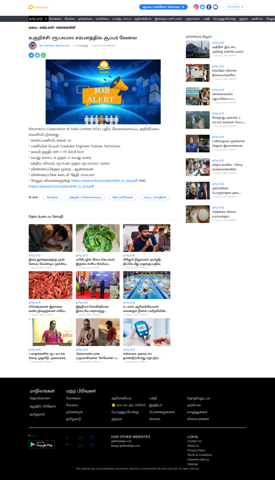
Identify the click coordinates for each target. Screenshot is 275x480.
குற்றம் (116, 419)
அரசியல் (194, 405)
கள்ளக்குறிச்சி (65, 27)
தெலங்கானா (40, 398)
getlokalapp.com (121, 441)
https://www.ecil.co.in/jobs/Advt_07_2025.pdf (104, 181)
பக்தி (153, 398)
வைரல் (154, 419)
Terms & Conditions (199, 454)
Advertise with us (198, 459)
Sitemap (192, 464)
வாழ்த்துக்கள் (197, 412)
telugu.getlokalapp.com (125, 445)
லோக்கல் (73, 398)
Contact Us (194, 441)
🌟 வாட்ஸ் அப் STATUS (128, 405)
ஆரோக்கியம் (121, 398)
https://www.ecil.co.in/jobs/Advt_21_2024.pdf (61, 186)
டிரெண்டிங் (74, 412)
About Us (193, 445)
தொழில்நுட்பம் (198, 398)
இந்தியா (155, 405)
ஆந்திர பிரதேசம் (43, 406)
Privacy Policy (196, 450)
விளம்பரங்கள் (198, 419)
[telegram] (32, 56)
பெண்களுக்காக (162, 412)
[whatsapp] (44, 56)
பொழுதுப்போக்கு (125, 412)
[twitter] (38, 56)
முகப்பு (33, 27)
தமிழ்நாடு (37, 414)
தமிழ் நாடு (35, 18)
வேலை (72, 405)
